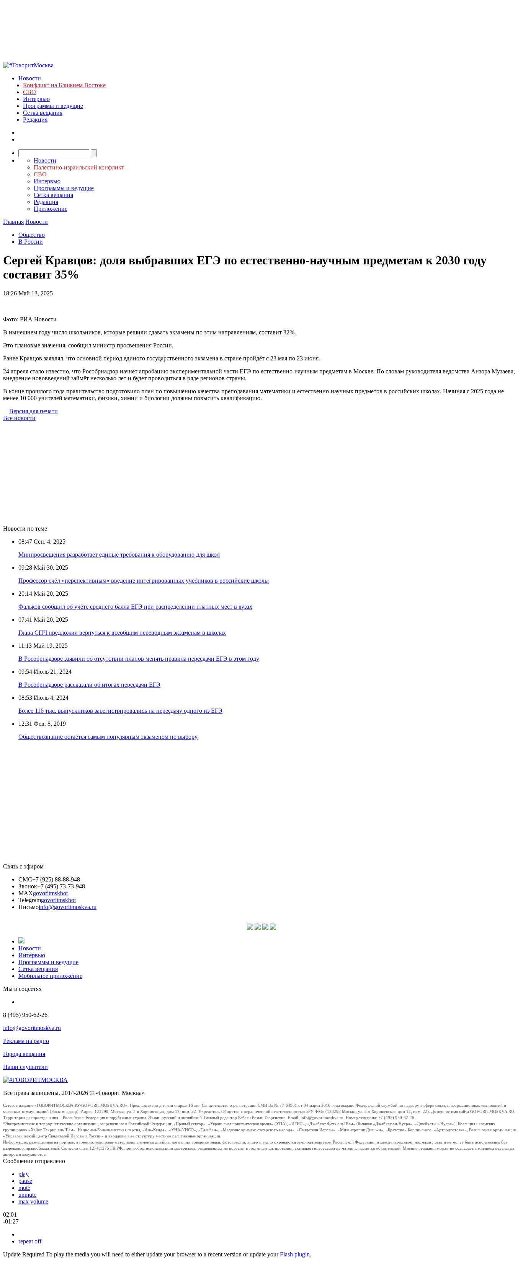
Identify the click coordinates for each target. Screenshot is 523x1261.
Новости (29, 78)
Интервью (36, 99)
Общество (31, 234)
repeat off (29, 1241)
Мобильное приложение (50, 976)
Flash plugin (295, 1254)
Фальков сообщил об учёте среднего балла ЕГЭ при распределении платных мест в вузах (135, 606)
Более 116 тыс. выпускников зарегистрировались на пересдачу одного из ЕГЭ (120, 710)
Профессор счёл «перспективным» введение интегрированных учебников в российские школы (143, 580)
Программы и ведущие (53, 106)
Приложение (50, 208)
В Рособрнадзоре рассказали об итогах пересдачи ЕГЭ (89, 684)
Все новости (19, 418)
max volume (33, 1201)
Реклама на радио (26, 1041)
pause (25, 1181)
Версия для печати (33, 411)
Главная (13, 221)
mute (24, 1187)
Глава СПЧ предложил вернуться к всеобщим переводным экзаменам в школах (122, 632)
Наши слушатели (25, 1067)
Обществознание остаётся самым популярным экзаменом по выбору (108, 736)
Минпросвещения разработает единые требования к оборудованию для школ (119, 554)
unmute (27, 1194)
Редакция (35, 119)
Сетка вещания (42, 112)
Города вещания (24, 1054)
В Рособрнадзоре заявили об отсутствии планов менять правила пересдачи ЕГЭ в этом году (138, 658)
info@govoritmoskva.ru (67, 907)
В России (30, 241)
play (23, 1174)
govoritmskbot (50, 893)
